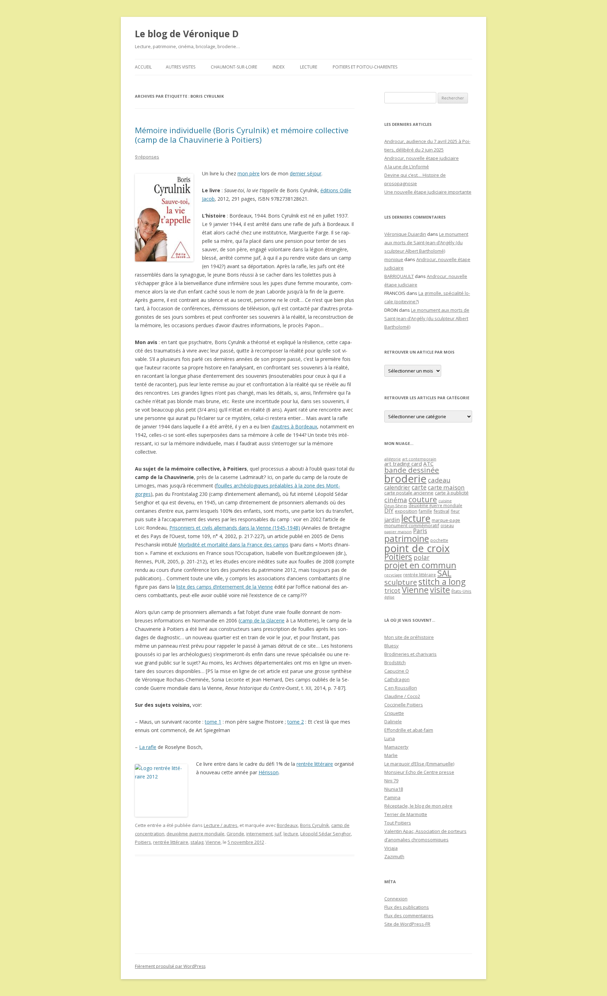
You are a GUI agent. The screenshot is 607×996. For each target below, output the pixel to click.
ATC (428, 463)
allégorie (392, 458)
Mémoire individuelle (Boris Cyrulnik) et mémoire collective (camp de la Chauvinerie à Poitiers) (241, 134)
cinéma (395, 499)
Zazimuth (394, 856)
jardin (392, 520)
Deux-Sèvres (395, 505)
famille (425, 511)
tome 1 (213, 721)
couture (423, 499)
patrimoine (406, 538)
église (389, 597)
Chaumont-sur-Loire (234, 67)
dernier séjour (305, 173)
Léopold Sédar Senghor (325, 833)
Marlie (391, 755)
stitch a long (441, 581)
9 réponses (147, 157)
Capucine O (396, 671)
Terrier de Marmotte (405, 814)
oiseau (447, 526)
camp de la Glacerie (262, 620)
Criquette (394, 713)
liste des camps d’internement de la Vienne (224, 586)
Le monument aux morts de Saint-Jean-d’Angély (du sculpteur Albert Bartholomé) (426, 242)
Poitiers (143, 842)
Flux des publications (406, 907)
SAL (444, 573)
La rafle (147, 747)
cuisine (445, 500)
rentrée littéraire (314, 764)
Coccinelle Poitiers (403, 704)
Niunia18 (393, 789)
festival (441, 511)
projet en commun (420, 565)
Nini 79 (391, 780)
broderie (405, 479)
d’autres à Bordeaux (294, 426)
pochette (439, 540)
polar (421, 557)
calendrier (397, 487)
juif (278, 833)
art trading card (403, 463)
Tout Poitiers (397, 823)
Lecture (308, 67)
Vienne (213, 842)
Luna (389, 738)
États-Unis (461, 591)
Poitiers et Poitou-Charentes (365, 67)
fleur (455, 511)
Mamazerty (396, 747)
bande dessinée (411, 470)
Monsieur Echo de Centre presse (419, 772)
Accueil (143, 67)
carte (419, 487)
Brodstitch (395, 662)
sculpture (400, 582)
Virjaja (391, 848)
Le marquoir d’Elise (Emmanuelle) (419, 764)
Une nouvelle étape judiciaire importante (427, 192)
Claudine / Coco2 (402, 696)
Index (279, 67)
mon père (248, 173)
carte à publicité (452, 493)
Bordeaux (287, 825)
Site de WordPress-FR (407, 924)
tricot (392, 590)
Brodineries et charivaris (410, 654)
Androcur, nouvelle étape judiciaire (421, 158)
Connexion (395, 898)
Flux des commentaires (408, 915)
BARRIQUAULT (399, 276)
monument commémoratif (411, 525)
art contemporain (419, 458)
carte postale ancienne (408, 493)
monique (393, 259)
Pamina (392, 797)
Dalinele (393, 721)
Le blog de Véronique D (187, 33)
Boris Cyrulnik (314, 825)
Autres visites (180, 67)
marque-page (446, 520)
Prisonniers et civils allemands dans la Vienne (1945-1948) (234, 527)
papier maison (398, 531)
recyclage (393, 575)
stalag (196, 842)
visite (440, 589)
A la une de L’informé (406, 166)
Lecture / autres (220, 825)
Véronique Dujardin (405, 234)
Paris (420, 530)
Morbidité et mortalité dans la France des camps (233, 544)
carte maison (446, 487)
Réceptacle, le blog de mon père (418, 806)
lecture (290, 833)
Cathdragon (397, 679)
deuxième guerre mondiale (195, 833)
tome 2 (295, 721)
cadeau (439, 480)
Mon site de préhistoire (409, 637)
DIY (388, 510)
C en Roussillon (400, 688)
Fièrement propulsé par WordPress (170, 966)
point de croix (417, 548)
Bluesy (391, 645)
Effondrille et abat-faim (408, 730)
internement (259, 833)
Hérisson (269, 772)
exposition (406, 511)
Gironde (235, 833)
